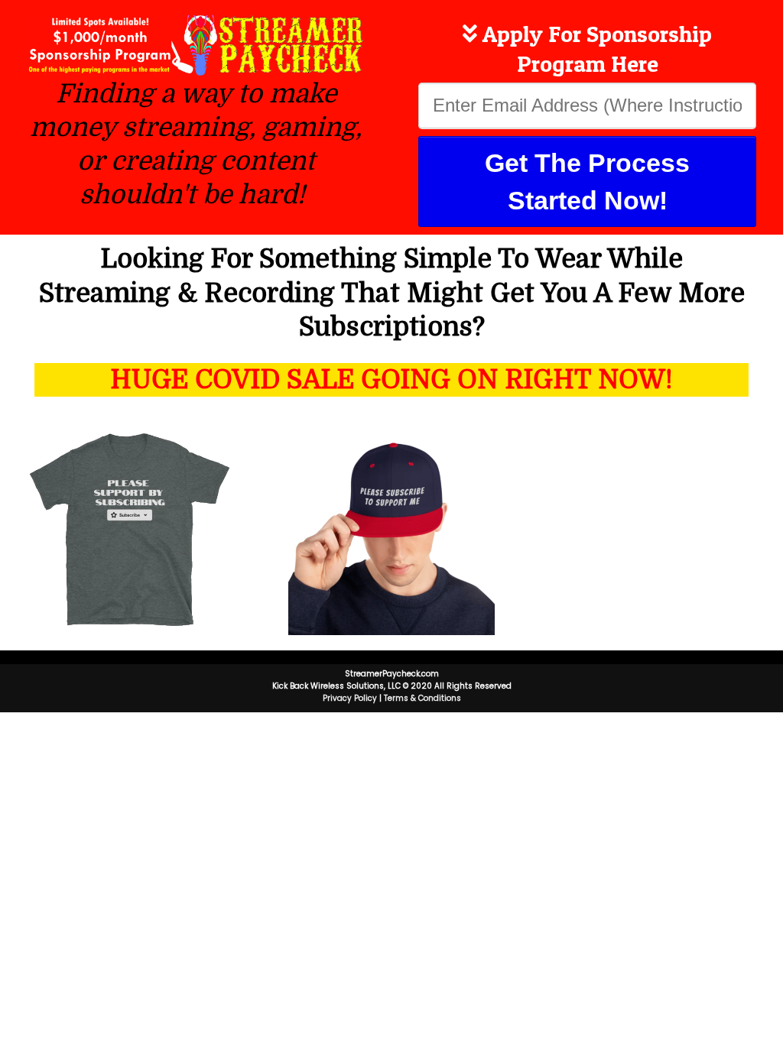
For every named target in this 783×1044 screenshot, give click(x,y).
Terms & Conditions (422, 698)
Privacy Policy (350, 698)
